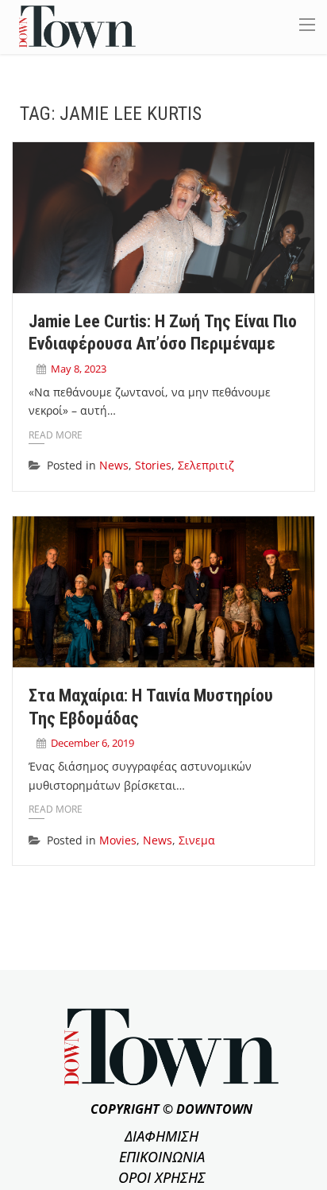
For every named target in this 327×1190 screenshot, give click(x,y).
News (114, 465)
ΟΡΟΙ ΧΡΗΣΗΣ (162, 1177)
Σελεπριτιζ (206, 465)
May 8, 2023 (78, 368)
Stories (153, 465)
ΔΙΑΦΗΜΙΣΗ (161, 1136)
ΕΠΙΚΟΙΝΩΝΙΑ (162, 1156)
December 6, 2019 (92, 743)
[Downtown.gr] (77, 25)
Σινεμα (197, 840)
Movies (118, 840)
